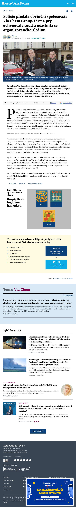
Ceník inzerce (7, 490)
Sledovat (53, 103)
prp (16, 36)
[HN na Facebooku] (18, 460)
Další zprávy (38, 431)
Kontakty (6, 477)
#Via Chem (12, 183)
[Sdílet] (67, 11)
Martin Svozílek (29, 79)
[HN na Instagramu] (21, 460)
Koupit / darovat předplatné (57, 477)
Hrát (42, 204)
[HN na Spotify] (27, 460)
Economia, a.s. (16, 448)
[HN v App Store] (24, 469)
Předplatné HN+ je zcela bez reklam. (63, 278)
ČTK (12, 36)
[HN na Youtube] (30, 460)
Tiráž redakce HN (8, 480)
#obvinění (22, 183)
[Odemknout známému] (72, 11)
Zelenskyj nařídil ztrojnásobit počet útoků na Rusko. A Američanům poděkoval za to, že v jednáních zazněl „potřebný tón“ (50, 362)
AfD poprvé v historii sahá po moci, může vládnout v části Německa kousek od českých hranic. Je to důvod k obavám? (45, 408)
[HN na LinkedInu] (24, 460)
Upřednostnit (67, 103)
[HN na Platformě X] (15, 460)
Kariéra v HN (7, 487)
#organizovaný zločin (35, 183)
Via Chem (22, 289)
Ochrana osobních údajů (30, 477)
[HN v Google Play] (10, 469)
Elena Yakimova (9, 382)
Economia (6, 483)
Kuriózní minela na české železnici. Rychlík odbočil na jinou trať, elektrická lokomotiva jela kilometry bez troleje (49, 339)
